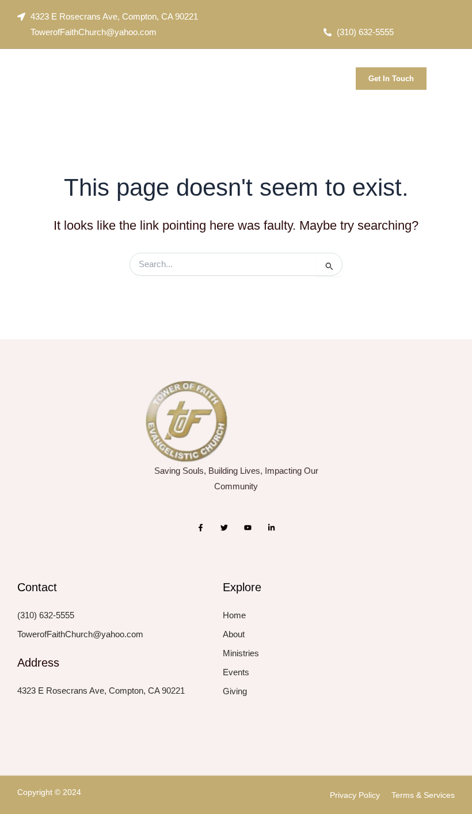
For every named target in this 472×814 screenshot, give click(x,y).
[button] (338, 75)
